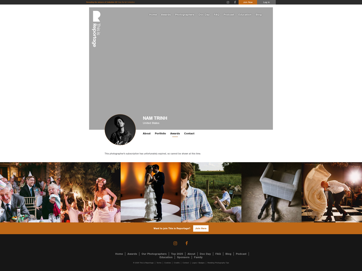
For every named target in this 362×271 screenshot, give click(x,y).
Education (244, 14)
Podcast (229, 14)
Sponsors (183, 257)
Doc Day (204, 14)
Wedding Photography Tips (218, 263)
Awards (166, 14)
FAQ (216, 14)
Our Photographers (154, 254)
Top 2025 (177, 254)
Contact (189, 133)
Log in (266, 2)
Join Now (248, 2)
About (147, 133)
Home (153, 14)
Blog (259, 14)
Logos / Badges (198, 263)
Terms (159, 263)
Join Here (200, 228)
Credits (177, 263)
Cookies (167, 263)
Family (198, 257)
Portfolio (160, 133)
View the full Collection (126, 2)
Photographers (184, 14)
